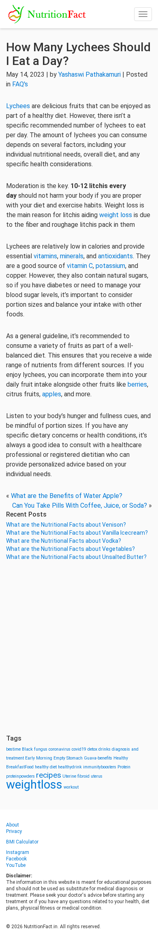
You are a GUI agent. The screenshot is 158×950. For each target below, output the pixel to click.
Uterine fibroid (76, 776)
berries (137, 384)
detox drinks (99, 749)
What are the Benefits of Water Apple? (66, 496)
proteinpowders (20, 776)
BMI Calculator (22, 842)
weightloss (34, 784)
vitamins (45, 256)
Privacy (14, 831)
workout (71, 787)
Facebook (16, 859)
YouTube (16, 865)
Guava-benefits (98, 758)
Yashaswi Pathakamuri (89, 74)
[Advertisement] (79, 647)
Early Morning (38, 758)
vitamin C (80, 266)
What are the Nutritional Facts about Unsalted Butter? (76, 557)
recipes (48, 775)
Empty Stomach (68, 758)
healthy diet (46, 767)
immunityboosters (99, 767)
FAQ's (20, 84)
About (12, 825)
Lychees (18, 106)
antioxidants (115, 256)
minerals (71, 256)
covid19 (79, 749)
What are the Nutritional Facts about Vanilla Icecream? (77, 532)
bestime (13, 749)
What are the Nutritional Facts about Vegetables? (70, 549)
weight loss (115, 215)
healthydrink (70, 767)
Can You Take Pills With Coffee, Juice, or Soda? (79, 505)
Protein (123, 767)
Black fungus (34, 749)
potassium (110, 266)
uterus (96, 776)
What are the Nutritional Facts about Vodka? (63, 541)
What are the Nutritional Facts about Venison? (66, 524)
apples (51, 394)
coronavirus (59, 749)
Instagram (17, 852)
